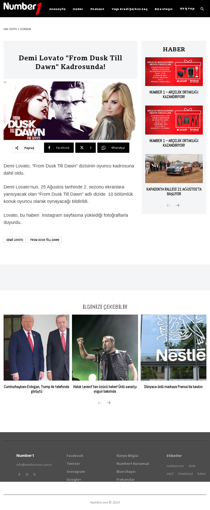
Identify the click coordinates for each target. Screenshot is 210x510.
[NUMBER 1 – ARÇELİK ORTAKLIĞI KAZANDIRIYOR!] (174, 71)
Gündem (25, 29)
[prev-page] (169, 206)
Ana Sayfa (10, 29)
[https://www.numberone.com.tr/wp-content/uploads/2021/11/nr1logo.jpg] (23, 9)
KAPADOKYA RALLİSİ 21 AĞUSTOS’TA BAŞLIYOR (174, 191)
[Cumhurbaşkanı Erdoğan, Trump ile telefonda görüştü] (36, 348)
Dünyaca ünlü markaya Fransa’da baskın (173, 386)
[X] (34, 474)
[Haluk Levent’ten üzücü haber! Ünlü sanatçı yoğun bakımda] (105, 348)
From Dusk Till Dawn (44, 240)
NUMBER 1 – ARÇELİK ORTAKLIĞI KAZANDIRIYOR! (174, 94)
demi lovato (14, 240)
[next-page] (177, 206)
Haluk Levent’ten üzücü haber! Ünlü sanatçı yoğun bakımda (105, 389)
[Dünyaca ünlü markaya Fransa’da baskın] (173, 348)
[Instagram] (27, 474)
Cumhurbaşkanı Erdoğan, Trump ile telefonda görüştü (36, 389)
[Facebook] (19, 474)
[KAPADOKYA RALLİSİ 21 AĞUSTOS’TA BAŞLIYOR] (174, 168)
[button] (202, 8)
